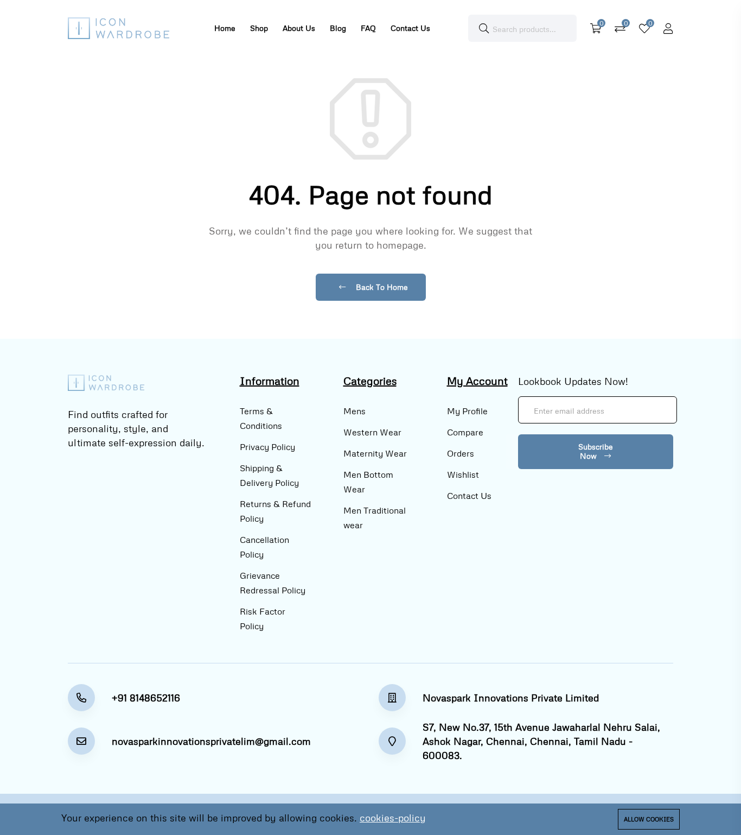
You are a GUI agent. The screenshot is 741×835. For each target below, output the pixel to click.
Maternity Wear (375, 453)
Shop (259, 28)
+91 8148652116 (146, 698)
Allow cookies (649, 819)
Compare (465, 432)
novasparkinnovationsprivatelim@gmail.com (211, 741)
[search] (484, 28)
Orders (460, 453)
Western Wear (372, 432)
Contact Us (410, 28)
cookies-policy (393, 818)
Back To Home (381, 287)
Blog (338, 28)
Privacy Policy (267, 446)
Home (224, 28)
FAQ (368, 28)
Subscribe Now (595, 451)
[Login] (668, 28)
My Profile (467, 411)
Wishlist (463, 474)
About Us (299, 28)
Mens (354, 411)
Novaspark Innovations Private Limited (511, 698)
